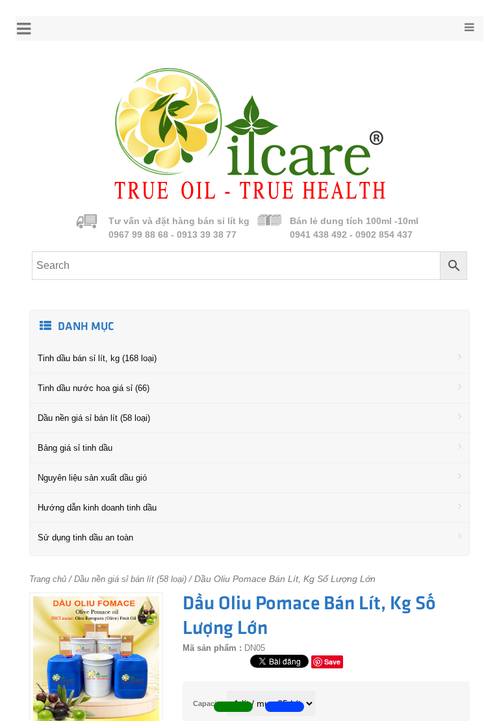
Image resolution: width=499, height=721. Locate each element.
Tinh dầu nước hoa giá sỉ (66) (93, 388)
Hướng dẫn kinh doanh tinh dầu (97, 507)
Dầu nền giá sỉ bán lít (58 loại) (94, 418)
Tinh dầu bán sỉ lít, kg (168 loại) (97, 358)
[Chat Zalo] (284, 707)
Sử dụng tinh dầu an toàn (85, 537)
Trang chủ (47, 579)
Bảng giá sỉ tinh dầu (75, 448)
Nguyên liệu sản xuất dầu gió (92, 478)
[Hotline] (233, 707)
